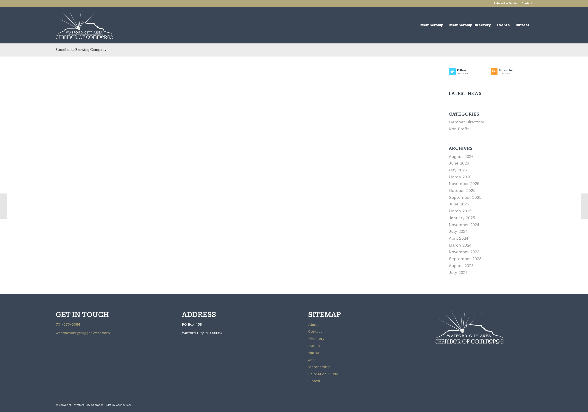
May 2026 (458, 170)
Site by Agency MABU (119, 404)
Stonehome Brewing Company (81, 50)
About (313, 324)
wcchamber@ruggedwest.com (83, 333)
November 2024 (464, 224)
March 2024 (460, 245)
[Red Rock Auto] (3, 206)
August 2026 (461, 156)
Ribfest (314, 381)
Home (313, 352)
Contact (527, 3)
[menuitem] (505, 3)
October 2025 (462, 190)
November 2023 (464, 251)
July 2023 (458, 272)
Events (314, 346)
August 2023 (461, 265)
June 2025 (459, 204)
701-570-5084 (68, 324)
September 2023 (465, 258)
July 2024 (458, 231)
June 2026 (459, 163)
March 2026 (460, 176)
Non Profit (459, 128)
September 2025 (465, 197)
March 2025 (460, 210)
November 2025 (464, 183)
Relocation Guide (505, 3)
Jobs (312, 360)
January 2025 (462, 217)
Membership (319, 367)
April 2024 (458, 238)
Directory (316, 338)
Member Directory (466, 121)
